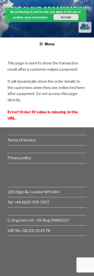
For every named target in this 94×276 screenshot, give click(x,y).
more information (36, 17)
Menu (50, 44)
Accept (66, 17)
